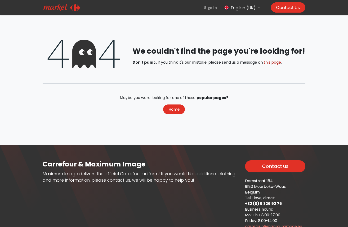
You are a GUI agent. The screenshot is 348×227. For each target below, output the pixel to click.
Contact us (275, 166)
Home (174, 109)
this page (272, 62)
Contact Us (288, 7)
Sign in (210, 7)
